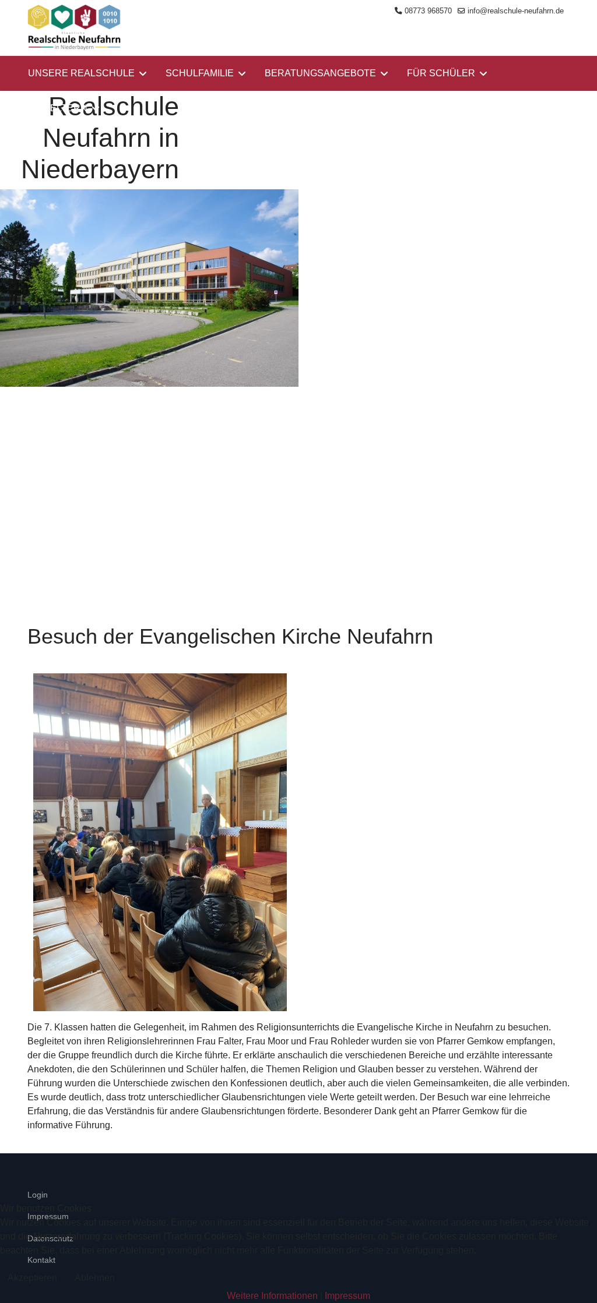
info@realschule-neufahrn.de (516, 11)
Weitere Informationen (272, 1296)
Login (37, 1194)
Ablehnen (95, 1278)
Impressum (347, 1296)
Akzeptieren (32, 1278)
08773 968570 (428, 11)
